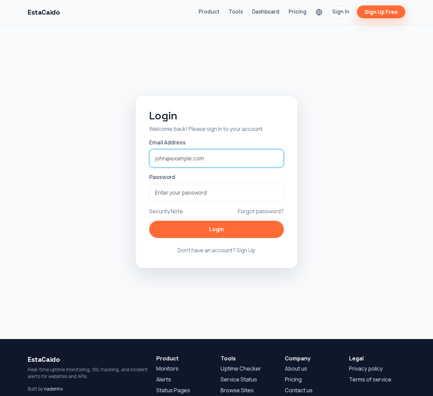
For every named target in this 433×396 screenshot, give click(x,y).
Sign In (340, 11)
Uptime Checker (241, 368)
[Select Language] (319, 12)
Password (162, 177)
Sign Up (245, 250)
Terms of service (370, 379)
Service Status (239, 379)
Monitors (167, 368)
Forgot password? (261, 211)
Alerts (163, 379)
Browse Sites (237, 390)
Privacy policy (366, 368)
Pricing (297, 11)
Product (209, 11)
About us (296, 368)
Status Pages (173, 390)
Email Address (167, 142)
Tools (236, 11)
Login (216, 229)
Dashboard (265, 11)
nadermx (53, 389)
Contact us (299, 390)
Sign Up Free (381, 12)
